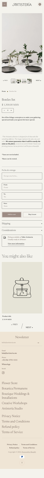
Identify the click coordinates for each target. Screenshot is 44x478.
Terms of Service (12, 432)
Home (4, 91)
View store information (16, 244)
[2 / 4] (18, 81)
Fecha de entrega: (9, 170)
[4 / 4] (29, 81)
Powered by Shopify (29, 452)
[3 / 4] (24, 81)
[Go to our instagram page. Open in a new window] (3, 372)
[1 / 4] (13, 81)
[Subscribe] (39, 343)
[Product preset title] (22, 287)
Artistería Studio (12, 408)
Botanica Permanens (14, 388)
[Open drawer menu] (4, 4)
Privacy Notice (11, 416)
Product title (6, 316)
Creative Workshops (14, 403)
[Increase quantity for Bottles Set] (11, 110)
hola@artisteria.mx (9, 353)
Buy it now (32, 214)
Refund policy (11, 427)
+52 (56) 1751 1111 (9, 360)
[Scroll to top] (22, 462)
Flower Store (9, 383)
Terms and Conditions (16, 421)
